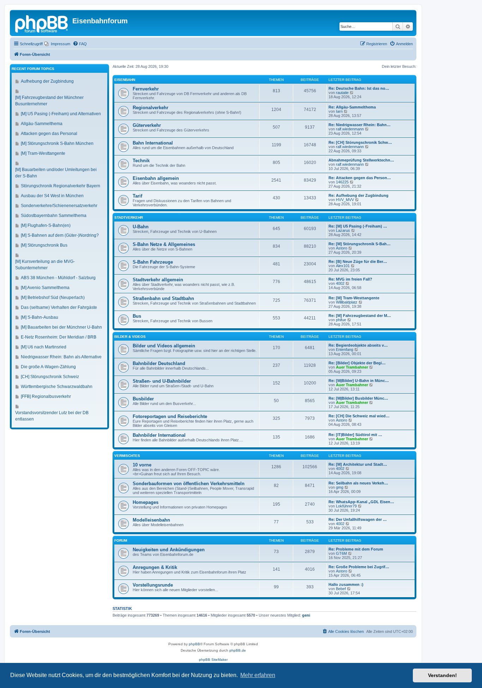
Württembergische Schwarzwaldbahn (56, 386)
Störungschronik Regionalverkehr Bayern (60, 185)
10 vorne (142, 465)
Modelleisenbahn (151, 520)
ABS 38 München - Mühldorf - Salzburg (58, 277)
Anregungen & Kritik (155, 567)
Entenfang (344, 349)
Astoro (341, 248)
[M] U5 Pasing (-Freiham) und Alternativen (61, 113)
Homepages (145, 502)
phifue (341, 320)
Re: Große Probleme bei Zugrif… (359, 567)
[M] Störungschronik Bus (44, 245)
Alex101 (343, 266)
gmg (339, 487)
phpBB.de (237, 650)
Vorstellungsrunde (153, 585)
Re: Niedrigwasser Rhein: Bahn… (360, 125)
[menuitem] (57, 44)
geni (306, 615)
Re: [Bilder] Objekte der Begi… (357, 363)
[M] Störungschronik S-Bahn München (57, 143)
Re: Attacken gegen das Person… (360, 178)
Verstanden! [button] (442, 675)
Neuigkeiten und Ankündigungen (169, 549)
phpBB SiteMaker (213, 659)
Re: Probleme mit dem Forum (356, 549)
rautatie (342, 92)
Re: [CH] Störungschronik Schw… (360, 142)
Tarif (137, 196)
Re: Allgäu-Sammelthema (352, 107)
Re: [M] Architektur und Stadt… (358, 464)
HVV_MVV (345, 200)
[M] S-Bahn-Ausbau (39, 317)
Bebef (341, 589)
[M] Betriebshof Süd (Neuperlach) (53, 297)
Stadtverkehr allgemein (158, 279)
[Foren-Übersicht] (42, 23)
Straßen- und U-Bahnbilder (162, 381)
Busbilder (143, 398)
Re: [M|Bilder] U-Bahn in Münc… (359, 380)
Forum (120, 540)
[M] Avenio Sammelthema (45, 287)
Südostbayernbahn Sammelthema (53, 215)
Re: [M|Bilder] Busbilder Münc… (358, 398)
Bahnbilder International (159, 435)
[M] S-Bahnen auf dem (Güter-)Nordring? (60, 235)
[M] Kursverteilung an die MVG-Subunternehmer (45, 264)
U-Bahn (141, 226)
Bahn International (153, 143)
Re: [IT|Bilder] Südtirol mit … (355, 435)
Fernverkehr (146, 89)
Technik (141, 160)
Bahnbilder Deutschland (159, 363)
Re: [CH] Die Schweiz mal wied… (359, 416)
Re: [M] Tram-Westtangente (354, 298)
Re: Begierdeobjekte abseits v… (358, 345)
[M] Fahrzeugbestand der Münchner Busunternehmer (49, 100)
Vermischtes (127, 456)
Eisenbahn (124, 80)
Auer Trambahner (352, 367)
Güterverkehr (147, 125)
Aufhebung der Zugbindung (47, 81)
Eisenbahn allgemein (156, 178)
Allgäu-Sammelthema (41, 123)
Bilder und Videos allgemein (164, 345)
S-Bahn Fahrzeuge (153, 262)
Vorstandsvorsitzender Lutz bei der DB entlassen (52, 416)
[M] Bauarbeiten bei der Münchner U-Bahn (61, 327)
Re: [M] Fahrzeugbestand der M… (360, 315)
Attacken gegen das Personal (49, 133)
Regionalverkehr (150, 107)
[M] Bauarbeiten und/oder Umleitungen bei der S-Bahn (56, 172)
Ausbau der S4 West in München (52, 195)
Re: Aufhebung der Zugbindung (358, 195)
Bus (137, 316)
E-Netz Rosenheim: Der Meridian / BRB (58, 337)
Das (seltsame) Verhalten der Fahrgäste (59, 307)
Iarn (339, 111)
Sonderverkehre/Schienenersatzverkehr (59, 205)
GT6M (341, 553)
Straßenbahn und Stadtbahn (163, 298)
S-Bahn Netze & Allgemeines (164, 244)
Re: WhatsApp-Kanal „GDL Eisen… (361, 502)
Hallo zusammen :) (346, 584)
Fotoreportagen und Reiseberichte (170, 416)
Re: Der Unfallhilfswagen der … (358, 519)
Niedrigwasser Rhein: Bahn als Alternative (61, 356)
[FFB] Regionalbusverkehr (46, 396)
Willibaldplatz (346, 302)
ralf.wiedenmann (350, 129)
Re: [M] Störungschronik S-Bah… (360, 244)
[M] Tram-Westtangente (43, 153)
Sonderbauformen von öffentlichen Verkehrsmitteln (189, 483)
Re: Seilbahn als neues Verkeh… (358, 483)
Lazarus (343, 230)
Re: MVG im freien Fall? (350, 279)
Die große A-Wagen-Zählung (48, 366)
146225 (342, 182)
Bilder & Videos (130, 337)
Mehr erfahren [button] (257, 675)
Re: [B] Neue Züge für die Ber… (358, 261)
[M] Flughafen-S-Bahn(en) (46, 225)
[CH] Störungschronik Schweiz (50, 376)
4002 (340, 283)
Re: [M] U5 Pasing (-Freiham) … (358, 226)
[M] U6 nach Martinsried (43, 347)
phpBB (194, 644)
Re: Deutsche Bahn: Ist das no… (359, 88)
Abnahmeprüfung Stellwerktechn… (361, 160)
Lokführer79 (346, 506)
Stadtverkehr (128, 217)
